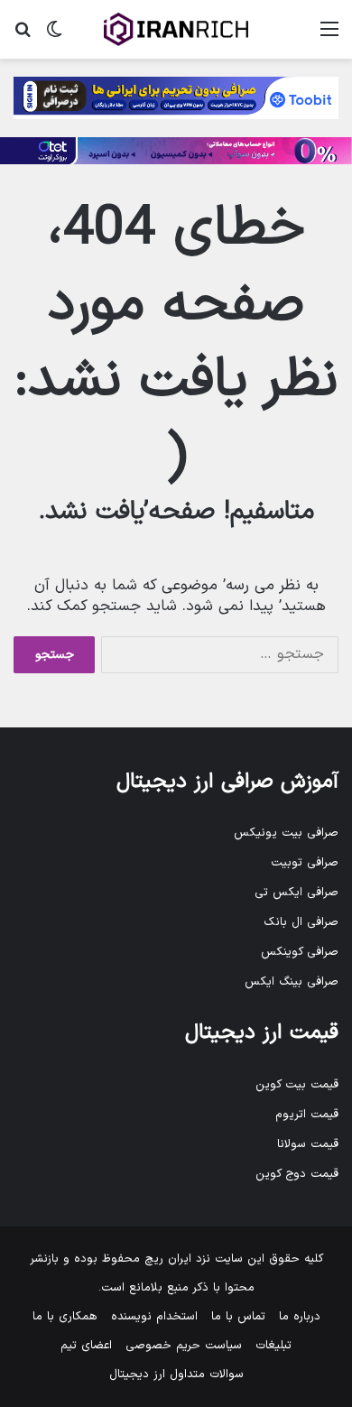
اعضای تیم (86, 1346)
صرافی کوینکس (299, 952)
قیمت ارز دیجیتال (261, 1033)
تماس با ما (238, 1317)
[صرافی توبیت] (176, 97)
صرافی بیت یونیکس (286, 833)
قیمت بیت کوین (296, 1085)
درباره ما (299, 1317)
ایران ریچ (167, 1259)
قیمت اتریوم (306, 1115)
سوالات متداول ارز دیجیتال (176, 1374)
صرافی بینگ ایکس (291, 982)
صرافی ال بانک (301, 922)
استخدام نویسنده (154, 1317)
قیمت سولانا (307, 1144)
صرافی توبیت (304, 863)
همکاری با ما (64, 1317)
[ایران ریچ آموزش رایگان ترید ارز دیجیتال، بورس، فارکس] (176, 29)
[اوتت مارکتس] (176, 151)
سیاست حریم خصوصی (183, 1346)
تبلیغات (273, 1346)
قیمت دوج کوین (296, 1174)
